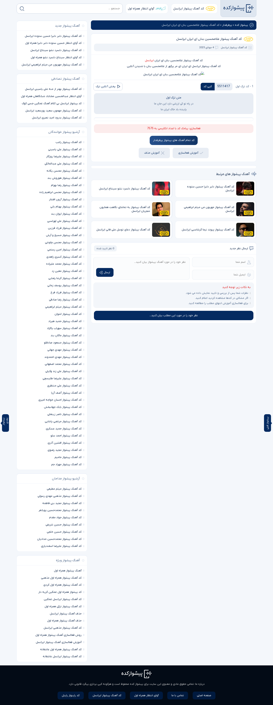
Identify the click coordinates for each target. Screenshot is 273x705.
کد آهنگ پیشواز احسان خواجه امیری (60, 400)
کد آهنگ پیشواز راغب (69, 142)
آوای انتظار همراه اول (141, 9)
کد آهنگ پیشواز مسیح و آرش (64, 235)
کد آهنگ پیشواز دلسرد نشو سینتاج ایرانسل (56, 50)
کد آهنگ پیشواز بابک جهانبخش (63, 407)
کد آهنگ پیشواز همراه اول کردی (62, 585)
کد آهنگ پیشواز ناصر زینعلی (64, 414)
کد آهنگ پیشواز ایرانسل (188, 9)
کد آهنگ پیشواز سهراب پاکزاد (64, 328)
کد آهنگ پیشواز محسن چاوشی (63, 242)
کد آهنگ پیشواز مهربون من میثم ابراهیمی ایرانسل (52, 65)
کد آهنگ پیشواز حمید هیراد (65, 321)
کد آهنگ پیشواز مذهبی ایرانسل (63, 628)
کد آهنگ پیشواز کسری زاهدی (64, 257)
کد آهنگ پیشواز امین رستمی (64, 250)
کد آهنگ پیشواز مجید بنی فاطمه (62, 503)
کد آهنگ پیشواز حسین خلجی (64, 532)
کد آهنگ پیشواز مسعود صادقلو (63, 343)
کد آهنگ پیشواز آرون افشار (65, 199)
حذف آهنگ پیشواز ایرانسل (66, 614)
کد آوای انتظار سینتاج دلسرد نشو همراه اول (56, 57)
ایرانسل (149, 60)
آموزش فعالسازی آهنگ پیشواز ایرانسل (59, 642)
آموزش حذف (151, 153)
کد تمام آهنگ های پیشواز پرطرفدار (173, 140)
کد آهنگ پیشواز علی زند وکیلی (63, 371)
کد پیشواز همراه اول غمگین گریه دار (60, 592)
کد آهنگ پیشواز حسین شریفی (64, 525)
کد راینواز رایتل (71, 695)
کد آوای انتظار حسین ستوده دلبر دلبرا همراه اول (53, 43)
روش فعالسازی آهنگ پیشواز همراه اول (58, 635)
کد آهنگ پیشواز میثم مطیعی (64, 489)
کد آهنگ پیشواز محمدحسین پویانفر (60, 510)
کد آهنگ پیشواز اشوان (68, 314)
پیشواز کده (241, 25)
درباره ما (200, 684)
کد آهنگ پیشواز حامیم (68, 457)
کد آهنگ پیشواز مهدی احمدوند (63, 357)
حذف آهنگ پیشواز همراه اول (64, 621)
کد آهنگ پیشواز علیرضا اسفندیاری (61, 546)
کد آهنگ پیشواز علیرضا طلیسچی (62, 378)
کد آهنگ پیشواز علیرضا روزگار (64, 156)
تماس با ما (177, 695)
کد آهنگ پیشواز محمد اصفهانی (63, 364)
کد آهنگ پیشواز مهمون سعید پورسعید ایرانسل (53, 111)
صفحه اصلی (204, 695)
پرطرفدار (227, 25)
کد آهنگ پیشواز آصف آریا (66, 393)
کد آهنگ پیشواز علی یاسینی (65, 149)
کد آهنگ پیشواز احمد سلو (66, 436)
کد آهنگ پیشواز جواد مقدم (65, 517)
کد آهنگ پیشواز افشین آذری (65, 443)
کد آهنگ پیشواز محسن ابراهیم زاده (60, 192)
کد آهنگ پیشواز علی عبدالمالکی (63, 164)
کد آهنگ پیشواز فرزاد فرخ (66, 292)
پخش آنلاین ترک (106, 86)
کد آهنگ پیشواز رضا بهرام (66, 185)
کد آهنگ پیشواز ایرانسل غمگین (63, 599)
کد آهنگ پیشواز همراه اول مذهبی (61, 578)
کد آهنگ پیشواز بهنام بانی (66, 207)
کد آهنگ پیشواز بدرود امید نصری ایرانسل (57, 118)
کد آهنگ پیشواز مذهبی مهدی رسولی (60, 496)
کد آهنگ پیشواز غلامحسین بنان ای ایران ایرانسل (209, 39)
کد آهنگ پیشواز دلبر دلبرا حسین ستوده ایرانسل (53, 36)
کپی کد (207, 86)
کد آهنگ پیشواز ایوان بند (66, 214)
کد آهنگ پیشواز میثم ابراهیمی (63, 307)
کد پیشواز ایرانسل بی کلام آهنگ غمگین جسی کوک (52, 103)
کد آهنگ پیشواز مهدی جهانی (64, 350)
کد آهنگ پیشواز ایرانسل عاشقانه (62, 656)
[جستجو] (22, 9)
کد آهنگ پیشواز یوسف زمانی (64, 285)
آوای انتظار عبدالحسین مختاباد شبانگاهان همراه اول (51, 96)
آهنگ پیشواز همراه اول (68, 571)
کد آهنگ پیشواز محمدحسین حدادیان (59, 539)
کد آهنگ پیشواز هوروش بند (64, 178)
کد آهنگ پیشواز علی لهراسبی (64, 221)
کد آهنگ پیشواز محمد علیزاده (64, 264)
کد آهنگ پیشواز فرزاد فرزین (65, 228)
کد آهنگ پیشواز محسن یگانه (64, 171)
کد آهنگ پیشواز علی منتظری (64, 386)
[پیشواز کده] (238, 8)
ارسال (107, 272)
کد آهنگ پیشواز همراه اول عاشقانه (61, 649)
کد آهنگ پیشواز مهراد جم (66, 464)
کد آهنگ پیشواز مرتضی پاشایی (63, 421)
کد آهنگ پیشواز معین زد (67, 271)
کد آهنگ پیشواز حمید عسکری (64, 429)
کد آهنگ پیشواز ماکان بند (66, 335)
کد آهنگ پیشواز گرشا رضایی (65, 278)
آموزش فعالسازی (188, 153)
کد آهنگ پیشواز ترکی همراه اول (63, 606)
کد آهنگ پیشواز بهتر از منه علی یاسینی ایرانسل (53, 89)
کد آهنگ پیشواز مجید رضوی (65, 450)
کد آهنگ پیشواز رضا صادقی (65, 300)
